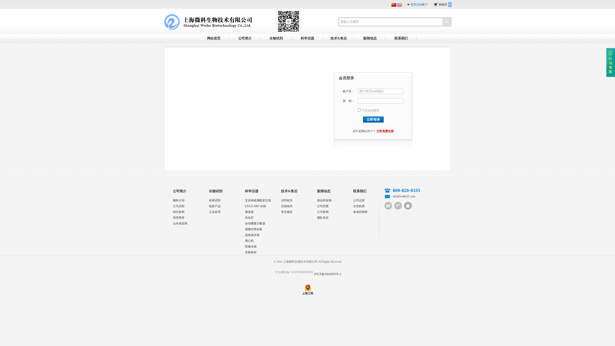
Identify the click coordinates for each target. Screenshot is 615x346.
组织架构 (178, 212)
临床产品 (215, 206)
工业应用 (215, 212)
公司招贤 (323, 206)
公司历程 (178, 206)
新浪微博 (388, 206)
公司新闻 (323, 212)
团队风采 (323, 217)
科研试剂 (215, 200)
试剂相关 (287, 200)
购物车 (445, 4)
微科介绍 (178, 200)
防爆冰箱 (251, 246)
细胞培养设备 (253, 229)
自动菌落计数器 (255, 223)
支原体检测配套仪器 (258, 200)
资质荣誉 (178, 217)
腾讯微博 (398, 206)
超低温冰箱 (252, 235)
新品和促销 (324, 200)
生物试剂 (276, 38)
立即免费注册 (385, 131)
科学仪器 (307, 38)
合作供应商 (180, 223)
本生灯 (249, 217)
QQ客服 (408, 206)
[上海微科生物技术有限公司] (207, 21)
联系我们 (401, 38)
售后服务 (287, 212)
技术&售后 (339, 38)
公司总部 (359, 200)
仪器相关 (287, 206)
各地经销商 (360, 212)
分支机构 (359, 206)
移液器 (249, 212)
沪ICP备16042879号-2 (327, 274)
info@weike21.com (404, 196)
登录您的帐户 (419, 4)
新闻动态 (370, 38)
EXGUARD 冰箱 (255, 206)
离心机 (249, 240)
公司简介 (245, 38)
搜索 (446, 22)
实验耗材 (251, 252)
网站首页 (214, 38)
